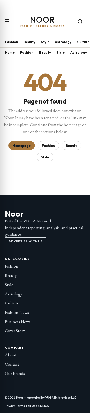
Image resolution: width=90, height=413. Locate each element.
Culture (83, 42)
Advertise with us (25, 241)
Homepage (22, 146)
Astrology (63, 42)
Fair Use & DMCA (37, 406)
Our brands (15, 373)
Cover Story (15, 330)
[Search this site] (80, 21)
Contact (12, 364)
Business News (17, 321)
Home (10, 52)
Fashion (11, 42)
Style (45, 42)
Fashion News (17, 312)
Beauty (30, 42)
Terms (20, 406)
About (11, 355)
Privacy (10, 406)
